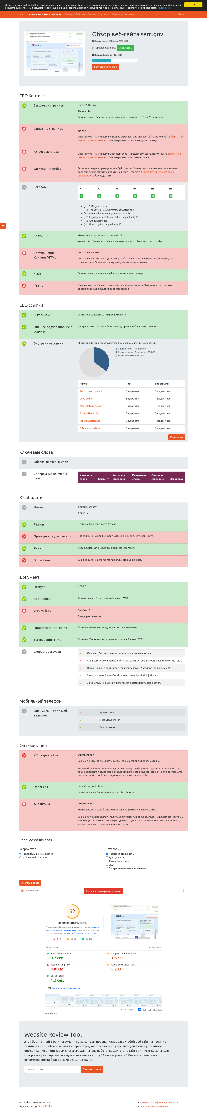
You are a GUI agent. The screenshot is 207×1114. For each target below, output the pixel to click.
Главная (69, 14)
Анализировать (30, 882)
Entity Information (90, 428)
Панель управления (123, 14)
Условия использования (155, 1106)
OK (193, 5)
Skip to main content (91, 391)
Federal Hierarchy (89, 413)
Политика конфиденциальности (159, 1102)
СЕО (111, 864)
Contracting (86, 398)
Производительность (121, 853)
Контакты (104, 14)
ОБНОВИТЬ (125, 48)
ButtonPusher (45, 1106)
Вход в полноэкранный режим (103, 891)
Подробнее (163, 7)
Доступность (116, 857)
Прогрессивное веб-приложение (127, 868)
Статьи (92, 14)
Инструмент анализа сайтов (40, 14)
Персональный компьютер (37, 853)
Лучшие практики (119, 861)
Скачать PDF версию (105, 67)
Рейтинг (80, 14)
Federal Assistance (90, 420)
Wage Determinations (91, 406)
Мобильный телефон (34, 857)
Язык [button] (181, 14)
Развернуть (176, 437)
